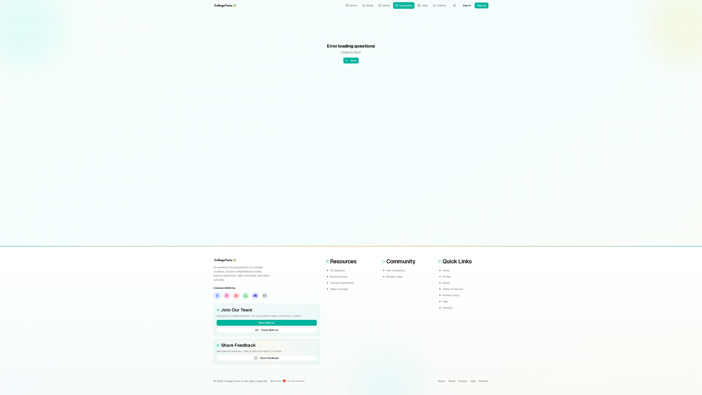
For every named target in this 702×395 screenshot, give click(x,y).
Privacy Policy (451, 295)
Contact (448, 307)
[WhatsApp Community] (245, 295)
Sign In (467, 5)
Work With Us (266, 322)
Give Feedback (269, 358)
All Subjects (337, 270)
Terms (451, 381)
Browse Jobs (394, 276)
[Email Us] (264, 295)
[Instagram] (226, 295)
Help (445, 301)
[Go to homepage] (225, 5)
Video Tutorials (339, 289)
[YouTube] (236, 295)
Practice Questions (342, 282)
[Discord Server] (255, 295)
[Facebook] (217, 295)
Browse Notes (339, 276)
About (446, 282)
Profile (447, 276)
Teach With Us (269, 330)
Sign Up (481, 5)
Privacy (462, 381)
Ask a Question (395, 270)
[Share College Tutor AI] (454, 5)
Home (446, 270)
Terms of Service (453, 289)
